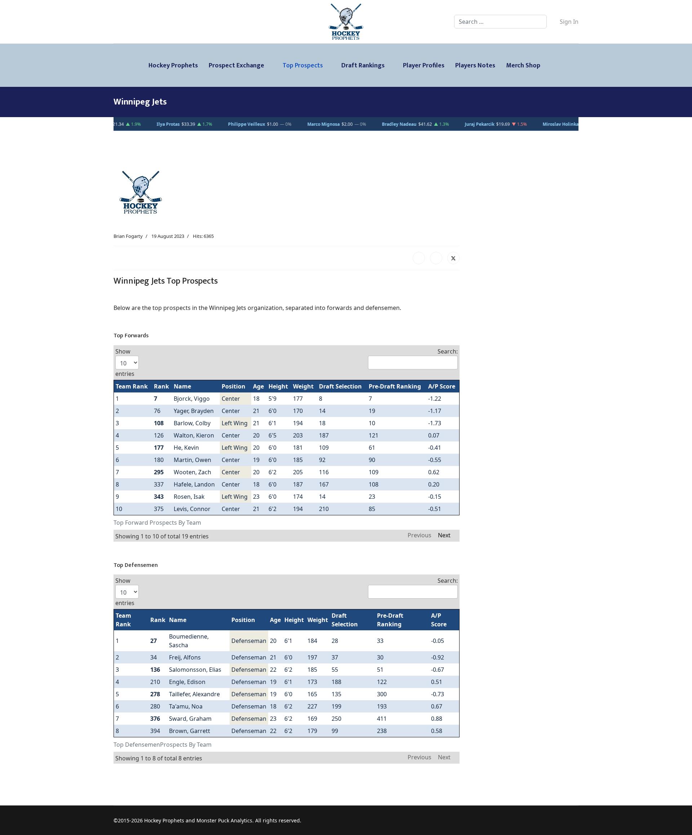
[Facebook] (419, 258)
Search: (448, 351)
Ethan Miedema (217, 124)
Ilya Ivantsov (297, 124)
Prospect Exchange (236, 65)
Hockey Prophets (173, 65)
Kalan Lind (368, 124)
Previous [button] (419, 534)
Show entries (124, 362)
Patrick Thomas (444, 124)
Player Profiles (423, 65)
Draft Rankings (363, 65)
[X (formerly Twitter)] (453, 258)
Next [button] (444, 534)
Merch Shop (523, 65)
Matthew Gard (524, 124)
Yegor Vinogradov (139, 124)
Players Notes (475, 65)
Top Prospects (303, 65)
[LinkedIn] (436, 258)
